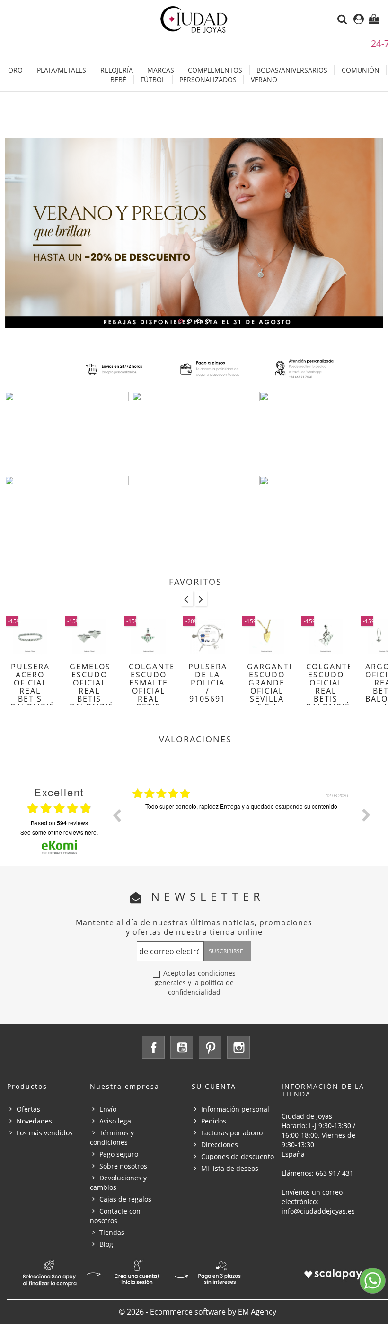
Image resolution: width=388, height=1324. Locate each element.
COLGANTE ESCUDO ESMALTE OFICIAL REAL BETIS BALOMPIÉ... (155, 690)
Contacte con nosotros (115, 1215)
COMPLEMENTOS (215, 69)
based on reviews (59, 823)
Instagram (238, 1047)
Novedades (34, 1120)
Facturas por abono (232, 1132)
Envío (107, 1109)
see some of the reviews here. (59, 832)
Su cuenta (214, 1086)
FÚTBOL (153, 79)
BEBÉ (118, 79)
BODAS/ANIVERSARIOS (291, 69)
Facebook (153, 1047)
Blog (106, 1244)
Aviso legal (116, 1120)
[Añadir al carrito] (10, 672)
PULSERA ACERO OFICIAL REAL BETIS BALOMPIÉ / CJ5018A (32, 694)
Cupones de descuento (237, 1156)
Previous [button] (116, 815)
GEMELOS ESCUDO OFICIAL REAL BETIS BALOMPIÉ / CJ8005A (92, 694)
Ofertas (28, 1109)
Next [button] (366, 815)
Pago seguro (118, 1154)
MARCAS (160, 69)
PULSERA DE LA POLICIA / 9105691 (207, 682)
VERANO (264, 79)
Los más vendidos (45, 1132)
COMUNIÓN (360, 69)
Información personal (235, 1109)
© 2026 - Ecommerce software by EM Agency (197, 1311)
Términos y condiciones (112, 1137)
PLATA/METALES (61, 69)
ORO (15, 69)
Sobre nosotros (123, 1165)
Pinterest (210, 1047)
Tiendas (111, 1232)
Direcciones (219, 1144)
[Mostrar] (27, 672)
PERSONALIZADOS (208, 79)
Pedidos (213, 1120)
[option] (241, 822)
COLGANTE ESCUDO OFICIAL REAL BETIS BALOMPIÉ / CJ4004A (329, 694)
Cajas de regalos (125, 1199)
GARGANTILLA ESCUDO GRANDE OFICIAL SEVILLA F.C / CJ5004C (277, 690)
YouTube (182, 1047)
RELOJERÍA (116, 69)
